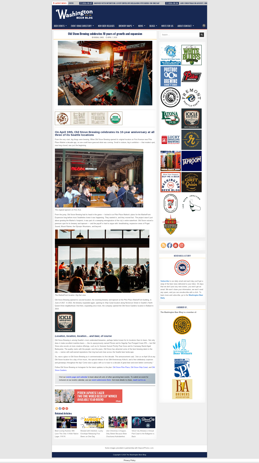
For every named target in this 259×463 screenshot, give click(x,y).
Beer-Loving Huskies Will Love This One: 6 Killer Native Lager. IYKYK (66, 434)
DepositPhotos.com (146, 448)
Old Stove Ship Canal (139, 367)
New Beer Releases (106, 26)
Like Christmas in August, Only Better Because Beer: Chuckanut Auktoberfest (116, 434)
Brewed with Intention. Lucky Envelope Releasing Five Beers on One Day (92, 434)
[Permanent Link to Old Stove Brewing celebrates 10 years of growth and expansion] (105, 73)
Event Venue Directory (81, 26)
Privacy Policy (129, 460)
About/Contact (185, 26)
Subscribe (165, 281)
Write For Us (167, 26)
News (140, 26)
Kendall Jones (99, 37)
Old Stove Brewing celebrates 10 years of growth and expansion (105, 33)
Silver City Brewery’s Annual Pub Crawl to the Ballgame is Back (143, 434)
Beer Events (59, 26)
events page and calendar (76, 377)
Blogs (152, 26)
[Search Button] (204, 25)
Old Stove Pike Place (121, 367)
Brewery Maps (125, 26)
